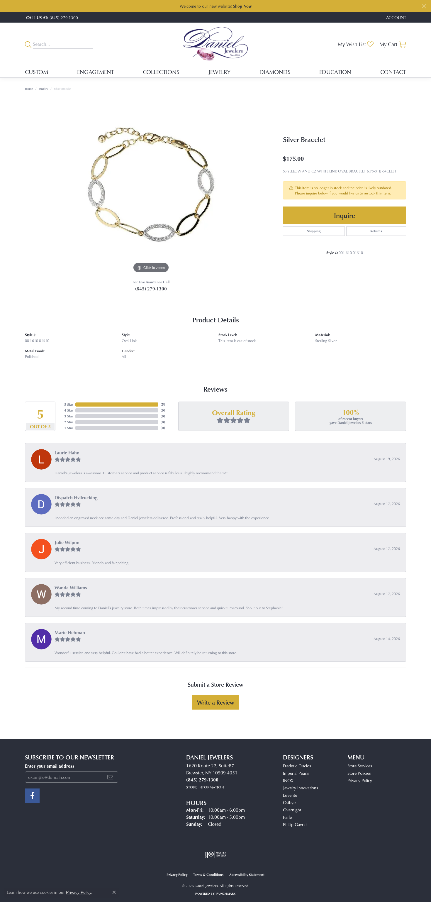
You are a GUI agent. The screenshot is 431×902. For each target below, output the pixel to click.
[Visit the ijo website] (216, 854)
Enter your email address (49, 766)
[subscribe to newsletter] (110, 777)
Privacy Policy (359, 780)
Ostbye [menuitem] (289, 802)
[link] (51, 17)
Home (29, 89)
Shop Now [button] (242, 6)
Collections (161, 72)
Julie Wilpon (67, 542)
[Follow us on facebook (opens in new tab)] (32, 795)
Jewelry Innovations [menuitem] (300, 788)
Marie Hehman (70, 632)
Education (335, 72)
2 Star (68, 421)
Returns (376, 231)
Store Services (359, 766)
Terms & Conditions (208, 874)
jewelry (43, 89)
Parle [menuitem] (287, 817)
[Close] (423, 6)
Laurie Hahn (67, 452)
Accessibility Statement (246, 874)
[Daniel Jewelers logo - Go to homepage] (215, 44)
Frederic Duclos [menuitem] (297, 766)
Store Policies (359, 773)
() (163, 404)
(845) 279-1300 (151, 288)
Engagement (95, 72)
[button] (395, 17)
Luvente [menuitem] (290, 795)
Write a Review (215, 702)
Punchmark (225, 893)
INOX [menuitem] (288, 780)
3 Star (68, 416)
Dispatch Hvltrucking (76, 497)
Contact (393, 72)
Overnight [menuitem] (292, 810)
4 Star (68, 410)
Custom (36, 72)
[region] (151, 187)
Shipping (313, 231)
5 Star (68, 404)
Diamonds (275, 72)
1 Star (68, 427)
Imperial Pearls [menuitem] (296, 773)
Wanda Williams (71, 587)
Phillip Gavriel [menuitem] (295, 824)
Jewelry (219, 72)
